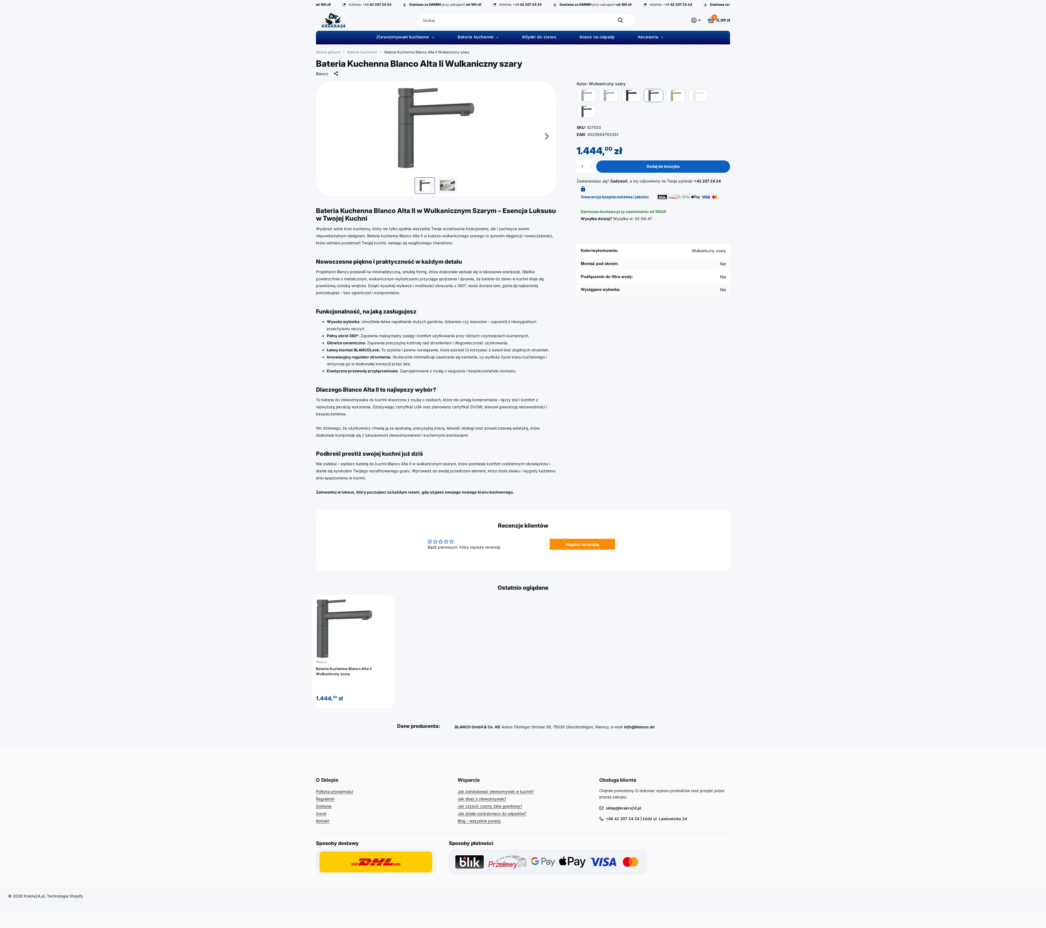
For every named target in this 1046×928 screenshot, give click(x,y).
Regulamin (325, 798)
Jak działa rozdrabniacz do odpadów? (492, 813)
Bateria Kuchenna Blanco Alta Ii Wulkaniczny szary (344, 671)
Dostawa (324, 806)
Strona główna (328, 52)
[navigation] (425, 185)
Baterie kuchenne (362, 52)
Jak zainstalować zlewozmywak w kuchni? (496, 791)
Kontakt (323, 821)
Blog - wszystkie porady (479, 821)
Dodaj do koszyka (663, 166)
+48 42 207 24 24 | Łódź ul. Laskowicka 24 (646, 818)
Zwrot (321, 813)
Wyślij (620, 20)
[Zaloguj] (696, 20)
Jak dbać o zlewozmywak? (482, 798)
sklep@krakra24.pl (623, 808)
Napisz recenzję (582, 544)
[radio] (586, 95)
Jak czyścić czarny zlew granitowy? (490, 806)
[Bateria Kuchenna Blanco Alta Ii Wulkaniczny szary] (353, 629)
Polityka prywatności (334, 791)
